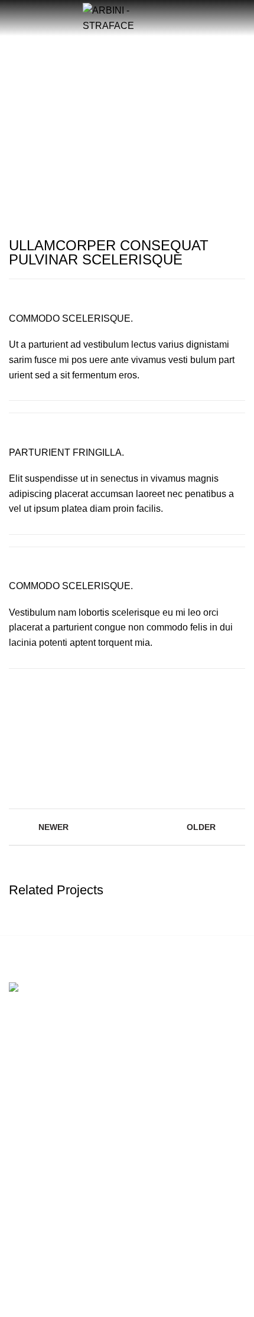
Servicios (26, 1170)
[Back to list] (127, 827)
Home (64, 106)
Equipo (22, 1210)
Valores (23, 1190)
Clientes (24, 1231)
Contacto (26, 1251)
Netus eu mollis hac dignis (137, 106)
